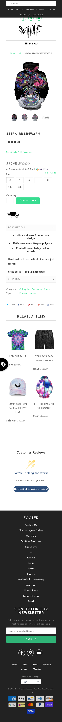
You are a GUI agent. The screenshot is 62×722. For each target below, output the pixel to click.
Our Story (31, 536)
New (25, 665)
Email (52, 305)
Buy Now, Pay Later (31, 541)
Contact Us (31, 525)
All (20, 54)
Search (31, 601)
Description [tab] (16, 227)
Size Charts (31, 547)
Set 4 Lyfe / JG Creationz (19, 152)
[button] (31, 169)
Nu (28, 289)
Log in (51, 10)
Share (22, 305)
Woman (47, 665)
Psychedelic (37, 289)
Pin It (33, 305)
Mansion (37, 669)
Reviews (30, 10)
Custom (31, 574)
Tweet (12, 305)
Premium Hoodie (27, 293)
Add (42, 305)
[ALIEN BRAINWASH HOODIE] (31, 86)
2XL (10, 187)
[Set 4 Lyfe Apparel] (31, 30)
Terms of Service (31, 596)
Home (10, 10)
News (31, 569)
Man (35, 665)
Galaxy (22, 289)
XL (47, 180)
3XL (19, 187)
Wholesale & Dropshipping (31, 580)
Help (31, 552)
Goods (24, 669)
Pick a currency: (31, 677)
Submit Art (31, 585)
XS (10, 180)
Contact (41, 10)
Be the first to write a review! (31, 489)
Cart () (26, 15)
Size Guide (50, 173)
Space (47, 289)
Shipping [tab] (14, 279)
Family (31, 563)
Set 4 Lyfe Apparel (24, 689)
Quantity (11, 195)
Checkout (38, 15)
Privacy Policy (31, 590)
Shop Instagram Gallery (31, 531)
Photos (19, 10)
